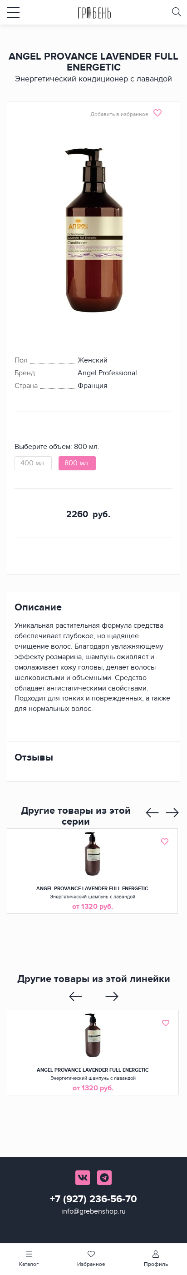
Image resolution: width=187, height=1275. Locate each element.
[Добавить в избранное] (164, 841)
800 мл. (77, 463)
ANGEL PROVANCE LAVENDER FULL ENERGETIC (92, 889)
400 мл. (33, 463)
